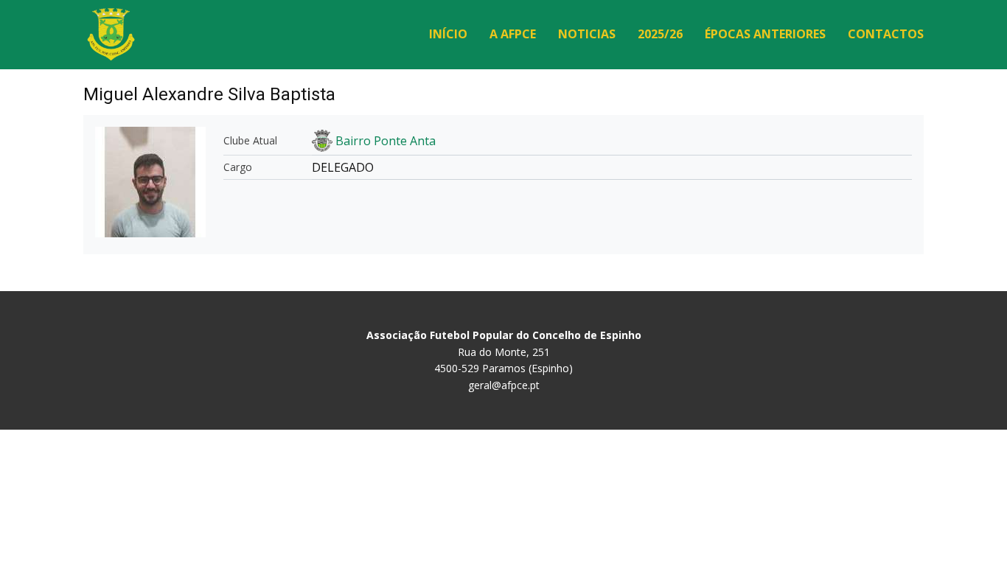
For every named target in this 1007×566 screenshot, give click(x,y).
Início (448, 34)
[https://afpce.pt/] (111, 34)
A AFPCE (512, 34)
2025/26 (660, 34)
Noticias (587, 34)
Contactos (886, 34)
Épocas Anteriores (765, 34)
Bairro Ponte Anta (385, 141)
